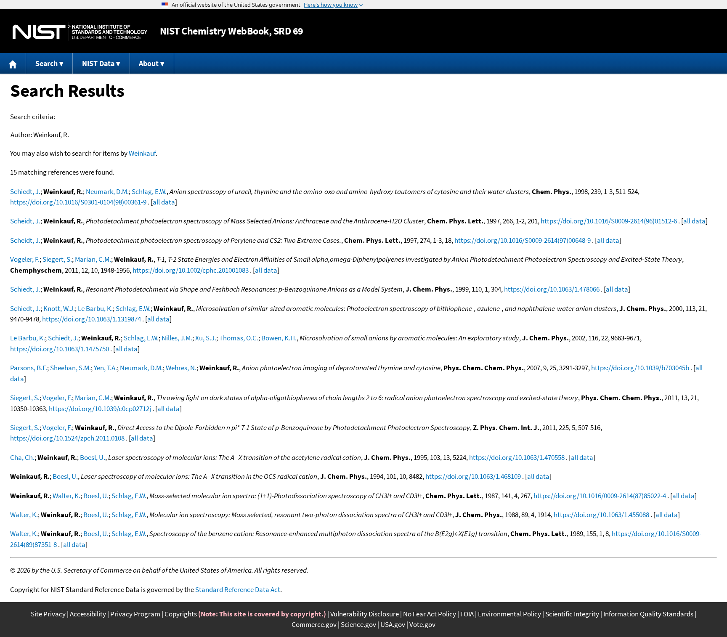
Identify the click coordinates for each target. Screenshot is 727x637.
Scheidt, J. (25, 221)
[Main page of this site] (13, 63)
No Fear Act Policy (429, 613)
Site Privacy (48, 613)
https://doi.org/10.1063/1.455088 (601, 514)
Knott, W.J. (59, 308)
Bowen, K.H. (279, 337)
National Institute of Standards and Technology (80, 31)
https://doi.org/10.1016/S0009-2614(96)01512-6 (609, 221)
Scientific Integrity (572, 613)
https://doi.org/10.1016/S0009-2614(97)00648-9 (522, 240)
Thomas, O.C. (238, 337)
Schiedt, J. (25, 191)
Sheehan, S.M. (70, 367)
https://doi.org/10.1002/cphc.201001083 (191, 270)
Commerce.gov (314, 624)
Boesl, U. (92, 457)
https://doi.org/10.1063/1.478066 (552, 289)
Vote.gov (422, 624)
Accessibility (88, 613)
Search (46, 63)
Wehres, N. (181, 367)
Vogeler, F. (25, 259)
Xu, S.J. (205, 337)
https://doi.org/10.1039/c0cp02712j (100, 408)
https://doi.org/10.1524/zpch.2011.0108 (67, 438)
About (149, 63)
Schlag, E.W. (149, 191)
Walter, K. (66, 495)
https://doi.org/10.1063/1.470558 (517, 457)
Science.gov (358, 624)
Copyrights (181, 613)
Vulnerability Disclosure (364, 613)
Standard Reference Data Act (237, 589)
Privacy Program (135, 613)
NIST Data (98, 63)
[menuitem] (13, 63)
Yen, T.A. (105, 367)
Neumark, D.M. (107, 191)
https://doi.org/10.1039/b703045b (640, 367)
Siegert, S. (57, 259)
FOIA (467, 613)
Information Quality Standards (648, 613)
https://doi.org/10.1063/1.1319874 (91, 319)
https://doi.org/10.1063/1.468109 (473, 476)
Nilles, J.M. (177, 337)
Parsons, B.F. (28, 367)
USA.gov (392, 624)
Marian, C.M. (93, 259)
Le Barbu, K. (95, 308)
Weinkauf (142, 153)
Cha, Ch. (22, 457)
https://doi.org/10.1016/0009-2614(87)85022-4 (599, 495)
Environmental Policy (509, 613)
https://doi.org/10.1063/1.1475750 (59, 348)
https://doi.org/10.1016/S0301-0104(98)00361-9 (78, 202)
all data (164, 202)
